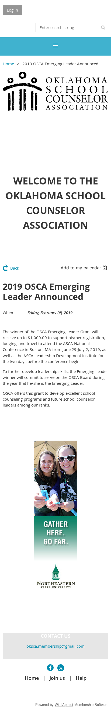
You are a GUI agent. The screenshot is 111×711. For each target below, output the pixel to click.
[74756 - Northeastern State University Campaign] (55, 600)
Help (81, 678)
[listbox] (84, 267)
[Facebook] (50, 667)
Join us (57, 678)
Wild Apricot (64, 705)
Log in (12, 10)
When (8, 312)
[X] (60, 667)
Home (8, 63)
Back (14, 268)
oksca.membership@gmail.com (55, 646)
